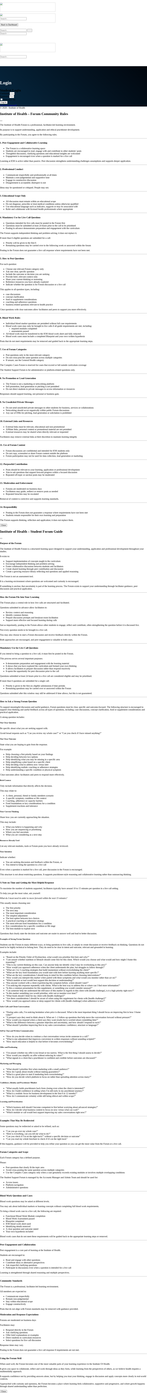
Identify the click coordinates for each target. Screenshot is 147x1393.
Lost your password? (8, 105)
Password (4, 96)
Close (3, 525)
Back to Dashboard (9, 25)
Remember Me (9, 100)
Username (4, 93)
